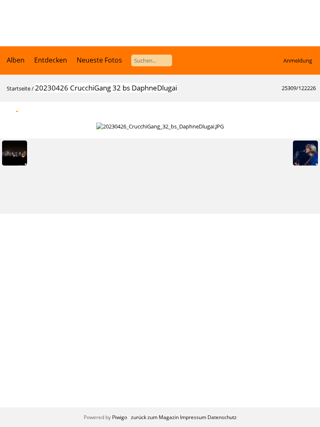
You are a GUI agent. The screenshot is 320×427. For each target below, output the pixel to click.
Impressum (193, 417)
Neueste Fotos (99, 60)
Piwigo (119, 417)
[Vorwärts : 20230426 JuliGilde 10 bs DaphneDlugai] (309, 111)
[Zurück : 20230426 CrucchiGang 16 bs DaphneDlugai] (291, 111)
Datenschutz (222, 417)
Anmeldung (297, 60)
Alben (16, 60)
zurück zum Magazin (155, 417)
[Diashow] (30, 111)
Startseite (18, 88)
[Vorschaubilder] (273, 111)
